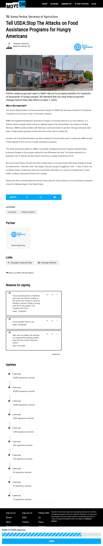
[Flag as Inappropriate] (52, 294)
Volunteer (54, 4)
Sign (51, 541)
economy (12, 212)
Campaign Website (48, 263)
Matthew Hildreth (20, 46)
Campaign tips (66, 4)
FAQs (8, 522)
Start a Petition (83, 4)
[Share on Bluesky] (55, 197)
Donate (44, 4)
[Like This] (47, 294)
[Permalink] (57, 294)
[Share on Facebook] (27, 197)
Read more (56, 354)
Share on (13, 197)
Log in (94, 4)
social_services (28, 212)
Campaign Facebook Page (21, 263)
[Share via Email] (41, 197)
